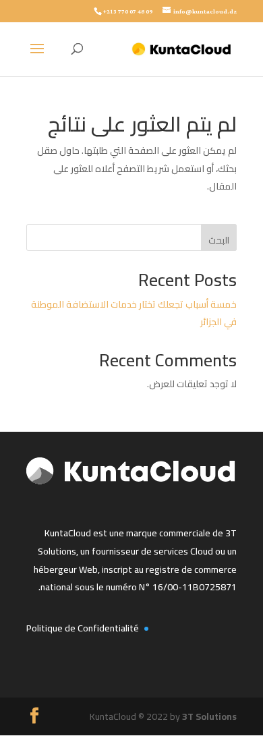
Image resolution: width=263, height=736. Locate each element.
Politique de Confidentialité (82, 628)
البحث (218, 240)
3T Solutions (209, 716)
